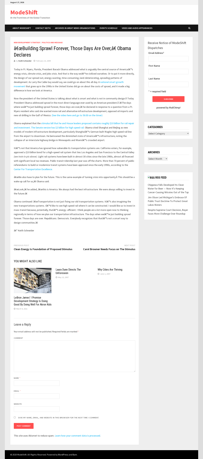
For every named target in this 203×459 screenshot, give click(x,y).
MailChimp (174, 107)
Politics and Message (52, 42)
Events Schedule (108, 28)
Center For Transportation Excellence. (33, 169)
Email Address (156, 52)
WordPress (63, 454)
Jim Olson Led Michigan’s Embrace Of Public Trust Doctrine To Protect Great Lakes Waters (168, 201)
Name (17, 378)
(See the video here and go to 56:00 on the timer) (77, 115)
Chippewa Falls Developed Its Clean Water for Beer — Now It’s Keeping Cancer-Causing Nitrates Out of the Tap (168, 188)
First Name (154, 65)
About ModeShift (22, 28)
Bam (74, 454)
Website (18, 404)
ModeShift (24, 12)
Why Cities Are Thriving (110, 269)
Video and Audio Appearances (137, 28)
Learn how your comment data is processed (77, 435)
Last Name (154, 78)
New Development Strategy (27, 42)
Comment (18, 338)
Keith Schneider (25, 61)
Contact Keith (43, 28)
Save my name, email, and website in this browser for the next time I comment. (58, 417)
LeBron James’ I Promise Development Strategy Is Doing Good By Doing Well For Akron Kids (33, 301)
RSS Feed (161, 177)
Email (17, 391)
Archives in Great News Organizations (75, 28)
